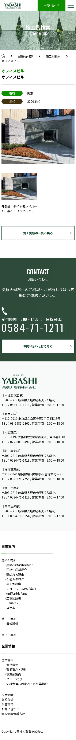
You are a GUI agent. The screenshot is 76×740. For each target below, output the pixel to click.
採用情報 (7, 695)
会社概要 (12, 665)
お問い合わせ (51, 5)
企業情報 (7, 660)
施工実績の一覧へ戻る (38, 233)
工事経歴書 (13, 598)
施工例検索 (53, 56)
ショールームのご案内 (21, 589)
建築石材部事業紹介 (19, 565)
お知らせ (7, 699)
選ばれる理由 (15, 574)
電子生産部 (8, 635)
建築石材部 (25, 56)
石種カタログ (15, 579)
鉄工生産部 (8, 619)
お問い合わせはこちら (38, 346)
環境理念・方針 (16, 669)
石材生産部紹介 (16, 569)
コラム (10, 607)
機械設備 (12, 623)
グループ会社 (15, 679)
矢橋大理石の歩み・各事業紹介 (27, 684)
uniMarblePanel (17, 593)
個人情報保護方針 (13, 714)
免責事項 (7, 704)
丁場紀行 (12, 603)
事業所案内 (13, 674)
